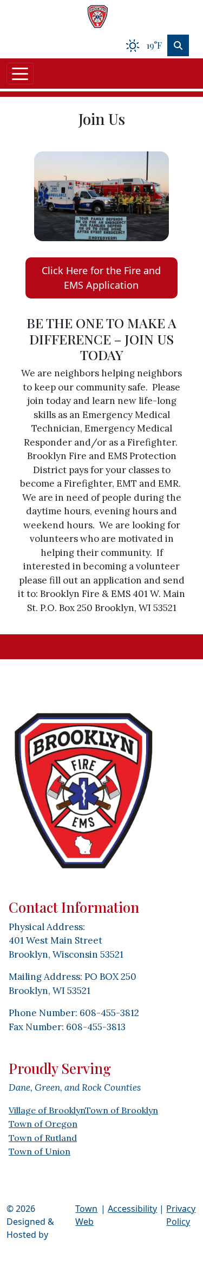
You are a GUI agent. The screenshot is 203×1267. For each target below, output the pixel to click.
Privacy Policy (180, 1215)
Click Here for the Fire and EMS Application (101, 277)
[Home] (97, 16)
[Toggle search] (178, 45)
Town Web (86, 1215)
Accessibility (132, 1209)
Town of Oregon (43, 1123)
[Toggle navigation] (20, 73)
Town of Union (39, 1151)
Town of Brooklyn (121, 1110)
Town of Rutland (43, 1137)
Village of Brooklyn (47, 1110)
